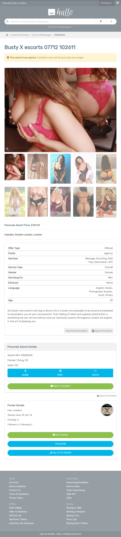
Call (61, 453)
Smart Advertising (75, 490)
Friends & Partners (20, 35)
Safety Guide (73, 486)
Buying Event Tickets (77, 523)
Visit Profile (61, 435)
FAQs (69, 498)
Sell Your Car (15, 515)
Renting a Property (75, 511)
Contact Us (15, 490)
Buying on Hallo (74, 507)
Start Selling (15, 507)
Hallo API (70, 494)
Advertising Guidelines (77, 482)
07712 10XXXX (64, 453)
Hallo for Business (18, 511)
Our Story (14, 482)
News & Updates (17, 486)
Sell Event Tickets (18, 519)
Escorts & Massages (41, 35)
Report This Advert (103, 331)
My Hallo (106, 3)
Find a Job (71, 519)
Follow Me (60, 444)
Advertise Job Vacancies (21, 523)
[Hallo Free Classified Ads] (60, 12)
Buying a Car (72, 515)
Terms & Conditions (19, 494)
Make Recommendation (77, 331)
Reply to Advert (62, 386)
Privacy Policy (16, 498)
